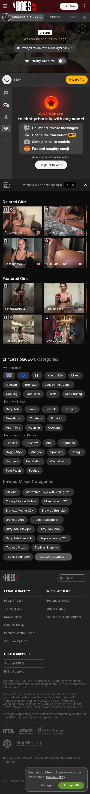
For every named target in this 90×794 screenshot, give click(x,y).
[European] (23, 375)
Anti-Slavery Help (15, 641)
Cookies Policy (14, 625)
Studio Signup (55, 608)
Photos (78, 17)
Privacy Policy (13, 600)
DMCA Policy (13, 616)
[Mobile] (36, 375)
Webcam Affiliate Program (63, 616)
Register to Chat (51, 165)
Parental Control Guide (19, 633)
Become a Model (57, 600)
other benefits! (59, 157)
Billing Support (14, 671)
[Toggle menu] (5, 6)
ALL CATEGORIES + (53, 556)
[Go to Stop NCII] (29, 743)
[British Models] (9, 375)
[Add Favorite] (7, 79)
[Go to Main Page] (27, 6)
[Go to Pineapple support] (7, 743)
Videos (57, 17)
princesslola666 (18, 359)
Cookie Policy (55, 777)
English (69, 578)
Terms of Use (13, 608)
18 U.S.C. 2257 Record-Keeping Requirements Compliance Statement (42, 760)
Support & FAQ (14, 663)
